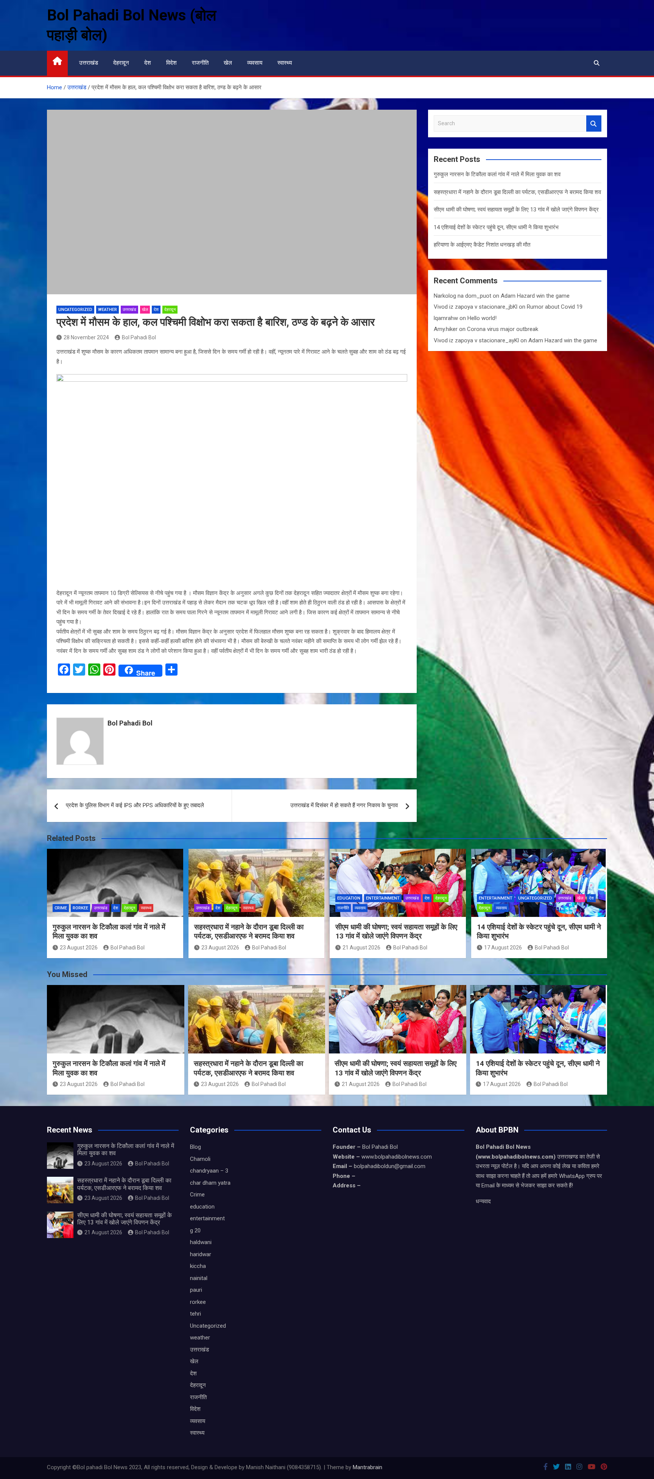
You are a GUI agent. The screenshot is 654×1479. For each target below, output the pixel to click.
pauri (196, 1289)
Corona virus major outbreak (502, 329)
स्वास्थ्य (284, 62)
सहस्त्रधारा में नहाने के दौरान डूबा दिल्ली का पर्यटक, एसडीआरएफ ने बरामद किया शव (517, 192)
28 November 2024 (86, 337)
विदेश (171, 62)
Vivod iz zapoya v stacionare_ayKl (476, 340)
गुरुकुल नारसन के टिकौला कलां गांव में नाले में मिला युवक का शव (497, 174)
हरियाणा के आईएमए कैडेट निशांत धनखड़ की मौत (482, 244)
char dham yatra (210, 1182)
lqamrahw (446, 318)
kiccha (198, 1266)
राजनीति (200, 62)
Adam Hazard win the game (535, 295)
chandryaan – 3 (209, 1170)
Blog (195, 1146)
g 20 (195, 1230)
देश (147, 62)
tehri (195, 1313)
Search (593, 123)
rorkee (80, 908)
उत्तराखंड (88, 62)
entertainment (383, 898)
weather (107, 309)
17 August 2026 (503, 948)
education (348, 898)
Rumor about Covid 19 (554, 306)
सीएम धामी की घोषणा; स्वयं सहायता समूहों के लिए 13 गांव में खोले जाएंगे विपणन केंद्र (516, 209)
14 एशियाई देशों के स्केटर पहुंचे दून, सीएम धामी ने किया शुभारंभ (496, 227)
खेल (228, 62)
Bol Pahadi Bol (139, 337)
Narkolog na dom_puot (462, 295)
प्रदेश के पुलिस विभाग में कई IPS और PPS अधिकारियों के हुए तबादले (135, 805)
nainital (198, 1278)
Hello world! (482, 318)
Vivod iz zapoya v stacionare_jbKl (475, 306)
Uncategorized (75, 309)
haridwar (200, 1254)
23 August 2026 (79, 948)
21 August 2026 (361, 948)
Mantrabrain (367, 1467)
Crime (60, 908)
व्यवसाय (254, 62)
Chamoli (200, 1159)
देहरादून (121, 62)
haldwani (201, 1242)
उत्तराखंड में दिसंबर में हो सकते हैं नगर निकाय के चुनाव (344, 805)
